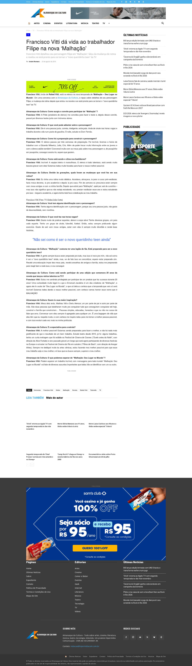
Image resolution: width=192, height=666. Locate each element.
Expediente (55, 2)
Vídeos (78, 611)
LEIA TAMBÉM (35, 397)
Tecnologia (79, 603)
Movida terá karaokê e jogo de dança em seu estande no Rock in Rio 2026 (142, 74)
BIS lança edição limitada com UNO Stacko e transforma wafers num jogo (141, 42)
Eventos (58, 23)
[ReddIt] (85, 67)
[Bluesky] (139, 2)
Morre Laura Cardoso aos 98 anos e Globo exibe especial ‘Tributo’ (143, 98)
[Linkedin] (91, 67)
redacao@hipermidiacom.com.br (85, 646)
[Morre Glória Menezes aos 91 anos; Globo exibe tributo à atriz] (71, 412)
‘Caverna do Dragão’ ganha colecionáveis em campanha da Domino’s (142, 58)
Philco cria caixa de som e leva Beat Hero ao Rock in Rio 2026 (144, 66)
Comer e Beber (81, 576)
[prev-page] (28, 464)
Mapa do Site (111, 2)
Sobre (47, 2)
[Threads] (143, 2)
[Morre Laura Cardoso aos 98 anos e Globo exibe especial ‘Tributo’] (103, 412)
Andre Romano (34, 61)
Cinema (47, 23)
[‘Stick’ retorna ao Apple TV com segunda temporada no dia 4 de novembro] (40, 412)
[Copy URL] (49, 67)
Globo (58, 390)
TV (104, 23)
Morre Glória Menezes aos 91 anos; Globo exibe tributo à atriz (143, 90)
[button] (162, 23)
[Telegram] (61, 67)
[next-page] (32, 464)
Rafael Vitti (83, 390)
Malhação (66, 390)
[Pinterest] (79, 67)
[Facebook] (122, 2)
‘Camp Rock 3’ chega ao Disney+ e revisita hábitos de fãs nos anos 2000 (70, 456)
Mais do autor (54, 397)
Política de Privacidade (76, 2)
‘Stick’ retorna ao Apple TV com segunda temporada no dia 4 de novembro (38, 426)
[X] (135, 2)
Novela (74, 390)
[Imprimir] (103, 67)
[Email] (97, 67)
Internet (78, 588)
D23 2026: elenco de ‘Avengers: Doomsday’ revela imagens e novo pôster (143, 114)
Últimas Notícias (37, 2)
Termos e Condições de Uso (95, 2)
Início (28, 30)
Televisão (93, 390)
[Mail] (130, 2)
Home (28, 2)
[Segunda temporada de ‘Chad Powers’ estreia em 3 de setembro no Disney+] (40, 442)
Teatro (95, 23)
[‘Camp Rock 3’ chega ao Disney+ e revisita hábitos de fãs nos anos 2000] (71, 442)
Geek (77, 584)
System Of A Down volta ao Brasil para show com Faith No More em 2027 (144, 106)
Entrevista (37, 390)
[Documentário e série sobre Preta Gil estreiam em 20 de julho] (103, 442)
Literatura (71, 23)
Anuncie (151, 656)
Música (84, 23)
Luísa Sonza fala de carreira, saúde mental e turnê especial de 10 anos (144, 82)
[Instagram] (126, 2)
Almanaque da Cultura (67, 97)
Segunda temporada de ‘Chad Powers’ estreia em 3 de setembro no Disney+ (39, 456)
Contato (63, 2)
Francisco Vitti (48, 390)
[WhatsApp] (55, 67)
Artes (37, 23)
